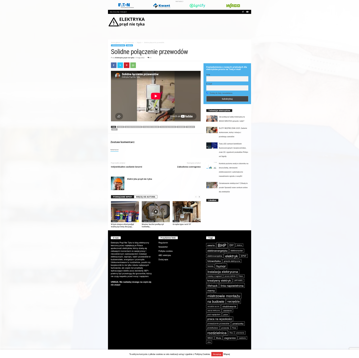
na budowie (215, 301)
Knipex (241, 276)
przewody (225, 327)
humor (120, 127)
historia (210, 266)
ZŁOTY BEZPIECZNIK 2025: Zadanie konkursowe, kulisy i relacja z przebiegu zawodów (233, 132)
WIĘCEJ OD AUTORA (145, 196)
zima (209, 342)
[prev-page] (196, 196)
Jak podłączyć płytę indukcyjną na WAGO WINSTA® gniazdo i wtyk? (232, 119)
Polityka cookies (165, 251)
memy (211, 290)
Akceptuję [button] (217, 354)
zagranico (230, 338)
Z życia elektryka (128, 42)
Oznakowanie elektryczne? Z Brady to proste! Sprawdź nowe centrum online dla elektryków (233, 187)
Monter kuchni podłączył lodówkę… (153, 225)
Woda (218, 338)
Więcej (226, 354)
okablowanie (229, 306)
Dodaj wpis (163, 259)
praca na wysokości (219, 319)
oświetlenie (227, 310)
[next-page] (199, 196)
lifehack (212, 285)
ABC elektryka (164, 255)
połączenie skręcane (150, 127)
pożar (225, 314)
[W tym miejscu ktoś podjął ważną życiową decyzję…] (125, 211)
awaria (211, 245)
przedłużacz (212, 327)
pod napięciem (213, 314)
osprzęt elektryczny (213, 310)
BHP (222, 245)
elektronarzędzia (214, 255)
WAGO (114, 129)
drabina (239, 245)
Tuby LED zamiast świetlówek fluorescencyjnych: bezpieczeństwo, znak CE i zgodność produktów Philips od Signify (233, 150)
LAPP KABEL (238, 280)
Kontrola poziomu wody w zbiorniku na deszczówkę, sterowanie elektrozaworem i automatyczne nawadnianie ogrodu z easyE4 (233, 170)
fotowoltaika (214, 261)
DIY (231, 245)
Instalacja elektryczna (222, 271)
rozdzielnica (216, 332)
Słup (231, 332)
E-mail (209, 84)
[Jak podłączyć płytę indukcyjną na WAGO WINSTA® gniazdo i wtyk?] (212, 118)
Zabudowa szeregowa (189, 166)
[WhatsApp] (133, 65)
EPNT (243, 255)
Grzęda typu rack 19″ (182, 224)
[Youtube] (247, 12)
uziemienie (240, 332)
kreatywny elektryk (219, 280)
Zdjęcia (139, 42)
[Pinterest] (126, 65)
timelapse (190, 127)
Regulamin (163, 242)
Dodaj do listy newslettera (220, 93)
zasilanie (242, 338)
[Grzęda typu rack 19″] (187, 211)
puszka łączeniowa (168, 127)
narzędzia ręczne (213, 306)
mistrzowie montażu (223, 295)
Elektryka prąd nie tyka (124, 58)
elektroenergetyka (217, 250)
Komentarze (114, 150)
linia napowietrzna (232, 285)
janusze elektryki (230, 276)
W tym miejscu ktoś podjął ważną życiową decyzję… (122, 225)
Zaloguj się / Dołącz (118, 12)
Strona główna (115, 42)
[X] (120, 65)
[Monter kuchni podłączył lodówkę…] (156, 211)
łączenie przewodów (133, 127)
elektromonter (237, 250)
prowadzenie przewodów (218, 323)
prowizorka (238, 323)
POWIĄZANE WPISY (122, 196)
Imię (208, 74)
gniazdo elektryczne (232, 261)
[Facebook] (243, 12)
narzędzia (233, 301)
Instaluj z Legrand (214, 276)
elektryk (231, 255)
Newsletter (163, 246)
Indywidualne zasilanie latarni (126, 166)
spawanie (181, 127)
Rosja (234, 328)
